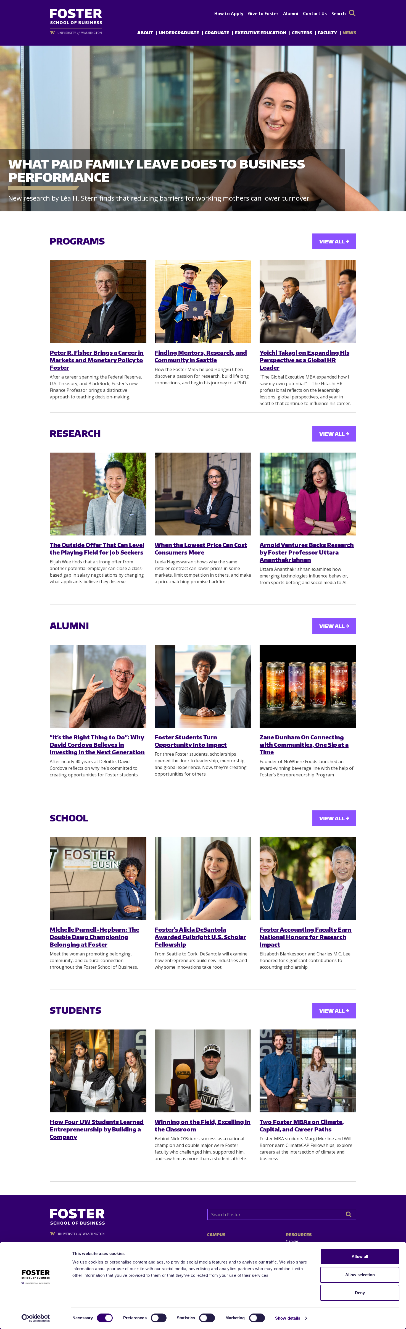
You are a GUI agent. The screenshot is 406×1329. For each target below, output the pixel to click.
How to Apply (228, 13)
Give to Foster (263, 13)
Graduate (217, 32)
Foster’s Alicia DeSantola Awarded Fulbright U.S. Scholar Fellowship (200, 937)
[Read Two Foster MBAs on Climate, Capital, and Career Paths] (308, 1070)
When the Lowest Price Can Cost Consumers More (201, 548)
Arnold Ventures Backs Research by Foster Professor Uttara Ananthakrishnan (307, 552)
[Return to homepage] (124, 1220)
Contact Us (315, 13)
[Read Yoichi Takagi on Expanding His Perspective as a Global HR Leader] (308, 301)
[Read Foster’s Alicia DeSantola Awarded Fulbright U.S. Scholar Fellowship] (203, 878)
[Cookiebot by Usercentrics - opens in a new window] (36, 1318)
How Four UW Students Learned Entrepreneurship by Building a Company (97, 1129)
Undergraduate (179, 32)
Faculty (327, 32)
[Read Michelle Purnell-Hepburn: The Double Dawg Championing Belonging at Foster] (98, 878)
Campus (216, 1234)
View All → (334, 241)
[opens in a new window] (85, 33)
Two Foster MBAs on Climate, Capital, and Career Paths (302, 1125)
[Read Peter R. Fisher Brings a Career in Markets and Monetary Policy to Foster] (98, 301)
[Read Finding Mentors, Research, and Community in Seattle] (203, 301)
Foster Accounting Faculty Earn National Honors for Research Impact (306, 937)
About (145, 32)
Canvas (292, 1241)
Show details (287, 1318)
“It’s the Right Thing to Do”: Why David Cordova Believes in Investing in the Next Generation (97, 745)
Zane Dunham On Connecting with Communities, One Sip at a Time (304, 745)
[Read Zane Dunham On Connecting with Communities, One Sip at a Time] (308, 686)
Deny (360, 1292)
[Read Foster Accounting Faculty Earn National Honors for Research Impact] (308, 878)
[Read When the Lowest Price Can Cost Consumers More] (203, 494)
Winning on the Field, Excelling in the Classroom (203, 1125)
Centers (302, 32)
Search (338, 13)
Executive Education (260, 32)
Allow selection (360, 1274)
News (349, 32)
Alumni (290, 13)
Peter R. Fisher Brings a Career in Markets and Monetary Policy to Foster (97, 360)
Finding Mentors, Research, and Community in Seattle (201, 356)
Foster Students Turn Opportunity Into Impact (191, 741)
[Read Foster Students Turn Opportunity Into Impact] (203, 686)
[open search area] (352, 12)
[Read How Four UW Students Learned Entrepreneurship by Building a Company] (98, 1070)
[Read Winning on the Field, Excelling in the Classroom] (203, 1070)
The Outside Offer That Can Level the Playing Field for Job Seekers (97, 548)
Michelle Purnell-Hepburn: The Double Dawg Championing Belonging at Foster (94, 937)
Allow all (360, 1256)
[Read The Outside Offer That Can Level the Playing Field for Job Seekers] (98, 494)
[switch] (159, 1318)
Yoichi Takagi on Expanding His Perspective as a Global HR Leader (304, 360)
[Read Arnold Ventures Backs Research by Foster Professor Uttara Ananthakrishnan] (308, 494)
